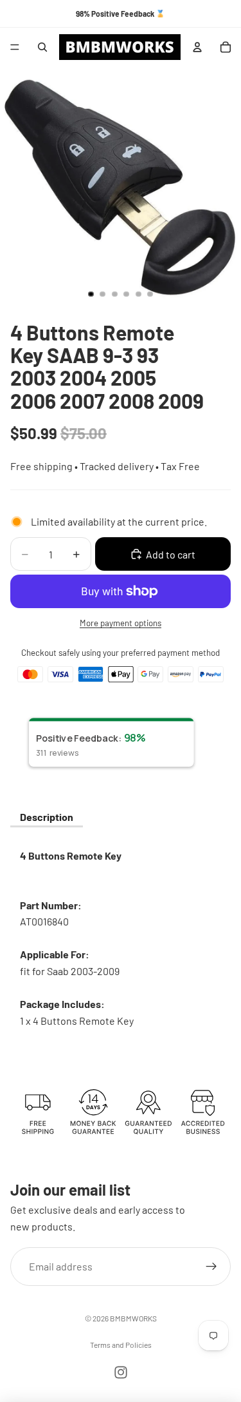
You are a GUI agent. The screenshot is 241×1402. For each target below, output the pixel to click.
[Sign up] (211, 1266)
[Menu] (15, 47)
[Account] (197, 47)
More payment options (120, 623)
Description (46, 817)
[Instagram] (121, 1372)
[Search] (42, 47)
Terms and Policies (121, 1344)
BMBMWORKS (133, 1318)
